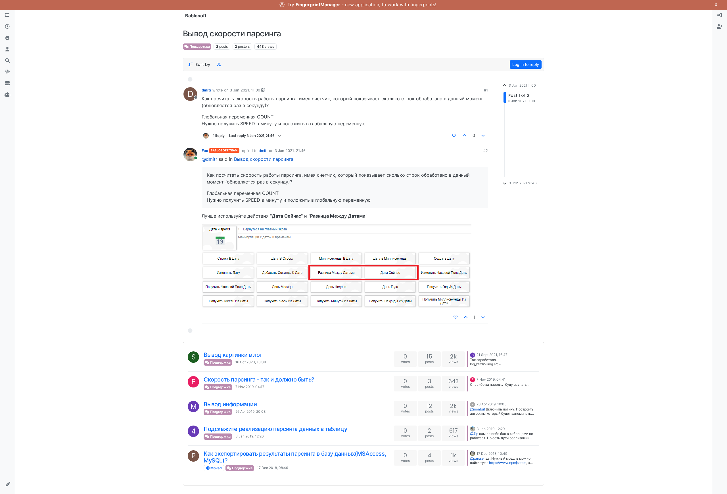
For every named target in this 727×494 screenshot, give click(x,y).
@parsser (477, 458)
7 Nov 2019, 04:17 (249, 387)
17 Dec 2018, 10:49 (492, 453)
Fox (205, 150)
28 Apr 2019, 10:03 (492, 404)
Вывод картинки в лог (233, 354)
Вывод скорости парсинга (263, 159)
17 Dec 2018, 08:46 (272, 468)
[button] (7, 484)
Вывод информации (230, 404)
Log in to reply (525, 64)
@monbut (477, 409)
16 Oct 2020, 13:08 (250, 362)
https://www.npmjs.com (507, 462)
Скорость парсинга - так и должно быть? (259, 379)
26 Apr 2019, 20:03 (250, 411)
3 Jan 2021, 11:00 (245, 90)
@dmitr (209, 159)
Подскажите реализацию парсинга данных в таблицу (275, 429)
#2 (485, 150)
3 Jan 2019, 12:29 (491, 429)
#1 (486, 90)
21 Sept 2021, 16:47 (492, 355)
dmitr (206, 90)
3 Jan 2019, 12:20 (249, 436)
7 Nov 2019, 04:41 (491, 379)
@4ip (474, 434)
